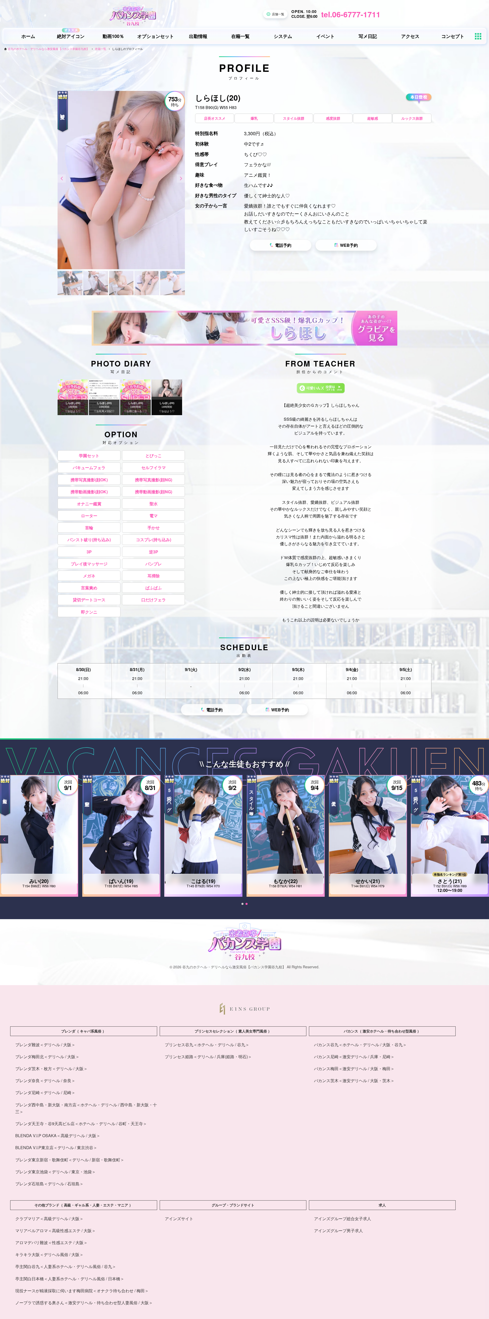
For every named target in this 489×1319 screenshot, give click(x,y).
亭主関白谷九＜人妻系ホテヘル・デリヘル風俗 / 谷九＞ (65, 1266)
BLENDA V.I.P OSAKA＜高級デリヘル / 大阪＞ (57, 1135)
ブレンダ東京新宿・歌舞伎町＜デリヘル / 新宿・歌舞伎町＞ (69, 1160)
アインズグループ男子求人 (338, 1230)
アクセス (410, 36)
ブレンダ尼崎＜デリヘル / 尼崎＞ (45, 1092)
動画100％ (113, 36)
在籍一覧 (240, 36)
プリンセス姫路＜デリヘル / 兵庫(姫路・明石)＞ (208, 1056)
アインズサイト (179, 1218)
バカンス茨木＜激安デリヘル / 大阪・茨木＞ (354, 1080)
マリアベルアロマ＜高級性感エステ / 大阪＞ (55, 1230)
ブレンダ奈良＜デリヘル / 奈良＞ (45, 1080)
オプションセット (155, 36)
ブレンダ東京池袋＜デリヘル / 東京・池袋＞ (55, 1172)
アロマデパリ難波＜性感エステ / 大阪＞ (51, 1242)
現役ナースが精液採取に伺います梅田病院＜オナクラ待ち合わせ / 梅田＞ (82, 1291)
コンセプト (452, 36)
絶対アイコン (71, 36)
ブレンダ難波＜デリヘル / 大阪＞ (45, 1045)
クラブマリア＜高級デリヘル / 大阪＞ (49, 1218)
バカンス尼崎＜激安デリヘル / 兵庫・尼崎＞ (354, 1056)
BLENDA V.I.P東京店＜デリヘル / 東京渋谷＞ (56, 1147)
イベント (325, 36)
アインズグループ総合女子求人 (342, 1218)
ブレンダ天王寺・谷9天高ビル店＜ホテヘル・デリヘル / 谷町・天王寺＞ (81, 1123)
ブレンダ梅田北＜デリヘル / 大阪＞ (47, 1056)
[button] (62, 178)
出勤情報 (198, 36)
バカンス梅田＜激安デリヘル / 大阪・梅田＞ (354, 1068)
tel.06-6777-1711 (351, 14)
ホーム (28, 36)
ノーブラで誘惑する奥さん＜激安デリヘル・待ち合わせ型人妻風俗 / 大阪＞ (84, 1303)
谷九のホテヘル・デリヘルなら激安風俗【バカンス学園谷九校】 (48, 49)
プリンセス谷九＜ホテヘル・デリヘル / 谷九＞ (207, 1045)
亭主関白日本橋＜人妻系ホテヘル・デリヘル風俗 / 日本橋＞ (69, 1279)
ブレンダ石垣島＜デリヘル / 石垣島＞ (49, 1184)
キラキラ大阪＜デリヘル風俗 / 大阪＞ (49, 1254)
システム (283, 36)
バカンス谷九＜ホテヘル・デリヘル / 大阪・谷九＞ (360, 1045)
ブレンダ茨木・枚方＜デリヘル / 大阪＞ (51, 1068)
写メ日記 (368, 36)
